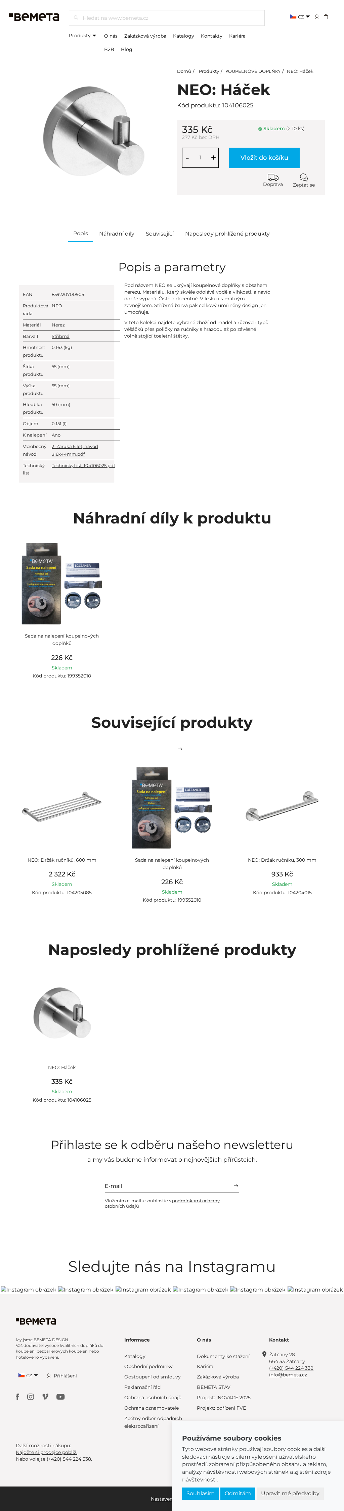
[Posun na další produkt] (180, 749)
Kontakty (211, 36)
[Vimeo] (46, 1396)
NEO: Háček (300, 71)
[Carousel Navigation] (172, 749)
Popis (80, 233)
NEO (57, 305)
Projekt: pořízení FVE (221, 1408)
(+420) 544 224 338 (291, 1368)
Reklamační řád (142, 1387)
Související (160, 234)
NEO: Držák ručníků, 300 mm (282, 860)
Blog (126, 49)
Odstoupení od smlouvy (152, 1377)
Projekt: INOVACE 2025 (224, 1398)
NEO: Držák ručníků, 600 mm (62, 860)
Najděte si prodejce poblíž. (46, 1452)
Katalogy (183, 36)
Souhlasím (200, 1493)
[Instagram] (31, 1396)
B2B (109, 49)
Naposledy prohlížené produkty (227, 234)
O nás (111, 36)
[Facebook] (18, 1396)
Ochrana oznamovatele (151, 1408)
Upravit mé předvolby (290, 1493)
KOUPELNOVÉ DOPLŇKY (253, 71)
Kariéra (237, 36)
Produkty (80, 36)
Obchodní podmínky (148, 1366)
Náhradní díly (116, 234)
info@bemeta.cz (288, 1375)
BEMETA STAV (213, 1387)
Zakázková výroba (145, 36)
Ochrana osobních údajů (152, 1398)
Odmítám (238, 1493)
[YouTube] (60, 1396)
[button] (330, 16)
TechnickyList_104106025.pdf (83, 465)
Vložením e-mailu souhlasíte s (162, 1203)
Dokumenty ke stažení (223, 1356)
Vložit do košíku (264, 157)
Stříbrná (61, 336)
